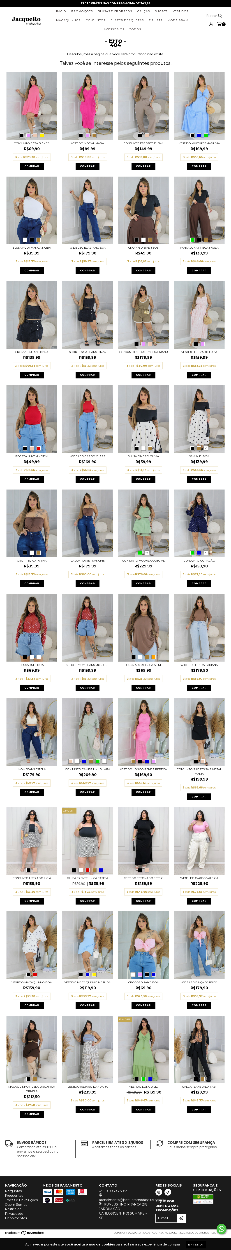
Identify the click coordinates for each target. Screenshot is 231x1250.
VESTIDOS (180, 11)
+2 (147, 552)
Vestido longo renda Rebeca (143, 769)
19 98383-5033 (115, 1191)
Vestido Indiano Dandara (87, 1086)
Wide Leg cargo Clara (88, 456)
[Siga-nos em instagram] (158, 1192)
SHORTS (161, 11)
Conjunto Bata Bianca (32, 143)
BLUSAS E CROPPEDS (115, 11)
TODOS (135, 29)
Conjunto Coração (199, 560)
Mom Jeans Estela (32, 769)
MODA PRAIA (178, 20)
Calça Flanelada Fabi (199, 1086)
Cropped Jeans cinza (32, 352)
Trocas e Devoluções (21, 1200)
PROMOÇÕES (82, 11)
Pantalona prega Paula (199, 247)
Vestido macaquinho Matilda (87, 982)
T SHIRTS (155, 20)
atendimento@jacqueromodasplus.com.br (132, 1200)
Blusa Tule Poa (32, 665)
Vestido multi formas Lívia (199, 143)
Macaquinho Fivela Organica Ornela (31, 1089)
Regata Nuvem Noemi (31, 456)
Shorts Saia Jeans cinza (87, 352)
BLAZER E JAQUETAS (127, 20)
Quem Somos (16, 1205)
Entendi (195, 1244)
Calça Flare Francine (87, 560)
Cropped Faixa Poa (143, 982)
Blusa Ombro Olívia (143, 456)
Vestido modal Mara (87, 143)
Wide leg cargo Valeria (199, 878)
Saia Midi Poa (199, 456)
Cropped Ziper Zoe (143, 247)
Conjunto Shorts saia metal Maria (199, 771)
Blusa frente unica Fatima (87, 878)
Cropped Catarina (32, 560)
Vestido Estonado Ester (143, 878)
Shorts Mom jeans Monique (87, 665)
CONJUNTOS (95, 20)
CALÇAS (143, 11)
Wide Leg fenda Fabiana (199, 665)
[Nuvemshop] (24, 1234)
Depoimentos (16, 1218)
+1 (206, 448)
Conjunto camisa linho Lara (87, 769)
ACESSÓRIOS (114, 29)
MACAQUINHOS (68, 20)
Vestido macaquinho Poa (32, 982)
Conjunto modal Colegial (143, 560)
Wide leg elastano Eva (87, 247)
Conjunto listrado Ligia (31, 878)
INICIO (61, 11)
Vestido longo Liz (143, 1086)
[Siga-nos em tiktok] (167, 1192)
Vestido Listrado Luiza (199, 352)
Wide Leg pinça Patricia (199, 982)
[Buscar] (220, 16)
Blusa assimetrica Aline (143, 665)
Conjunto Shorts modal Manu (143, 352)
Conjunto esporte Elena (143, 143)
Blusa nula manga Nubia (31, 247)
